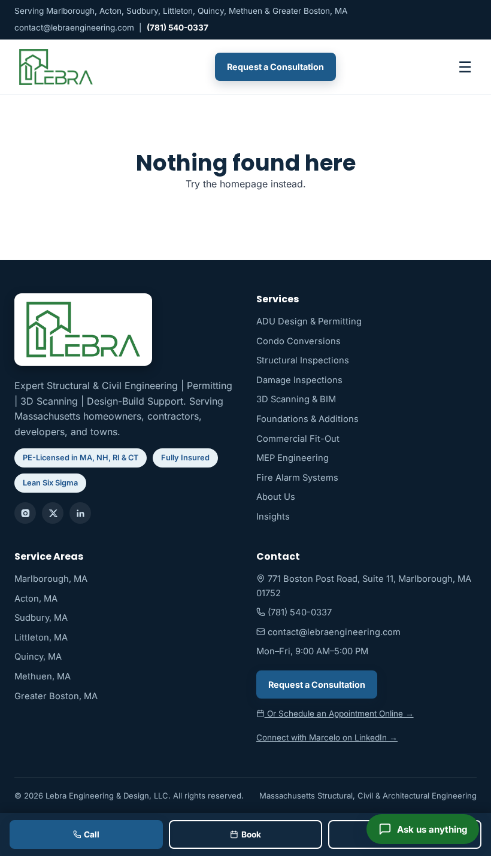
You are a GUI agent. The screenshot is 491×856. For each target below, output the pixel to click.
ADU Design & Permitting (309, 321)
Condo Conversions (298, 341)
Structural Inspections (302, 360)
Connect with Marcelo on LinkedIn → (327, 737)
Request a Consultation (275, 67)
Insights (273, 516)
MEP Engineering (292, 458)
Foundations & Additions (307, 419)
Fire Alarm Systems (297, 477)
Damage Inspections (299, 380)
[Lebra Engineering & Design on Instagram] (25, 513)
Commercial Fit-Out (298, 438)
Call (91, 834)
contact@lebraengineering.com (74, 27)
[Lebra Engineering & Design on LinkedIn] (80, 513)
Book (251, 834)
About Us (275, 496)
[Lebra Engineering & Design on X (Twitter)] (52, 513)
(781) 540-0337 (177, 27)
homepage (244, 184)
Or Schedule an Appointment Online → (339, 713)
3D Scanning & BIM (296, 399)
